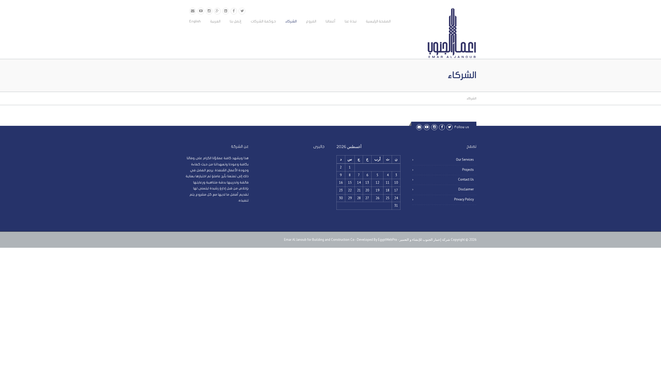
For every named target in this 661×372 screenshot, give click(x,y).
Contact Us (466, 179)
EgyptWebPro (387, 239)
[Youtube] (201, 11)
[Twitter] (242, 11)
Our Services (465, 159)
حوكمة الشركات (263, 21)
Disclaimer (466, 189)
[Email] (192, 11)
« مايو (395, 218)
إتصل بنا (235, 21)
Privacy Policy (464, 199)
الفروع (311, 21)
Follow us (461, 127)
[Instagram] (209, 11)
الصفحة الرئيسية (378, 21)
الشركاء (291, 21)
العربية (215, 21)
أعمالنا (330, 21)
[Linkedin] (225, 11)
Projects (468, 169)
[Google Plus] (217, 11)
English (195, 21)
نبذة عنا (351, 21)
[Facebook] (234, 11)
